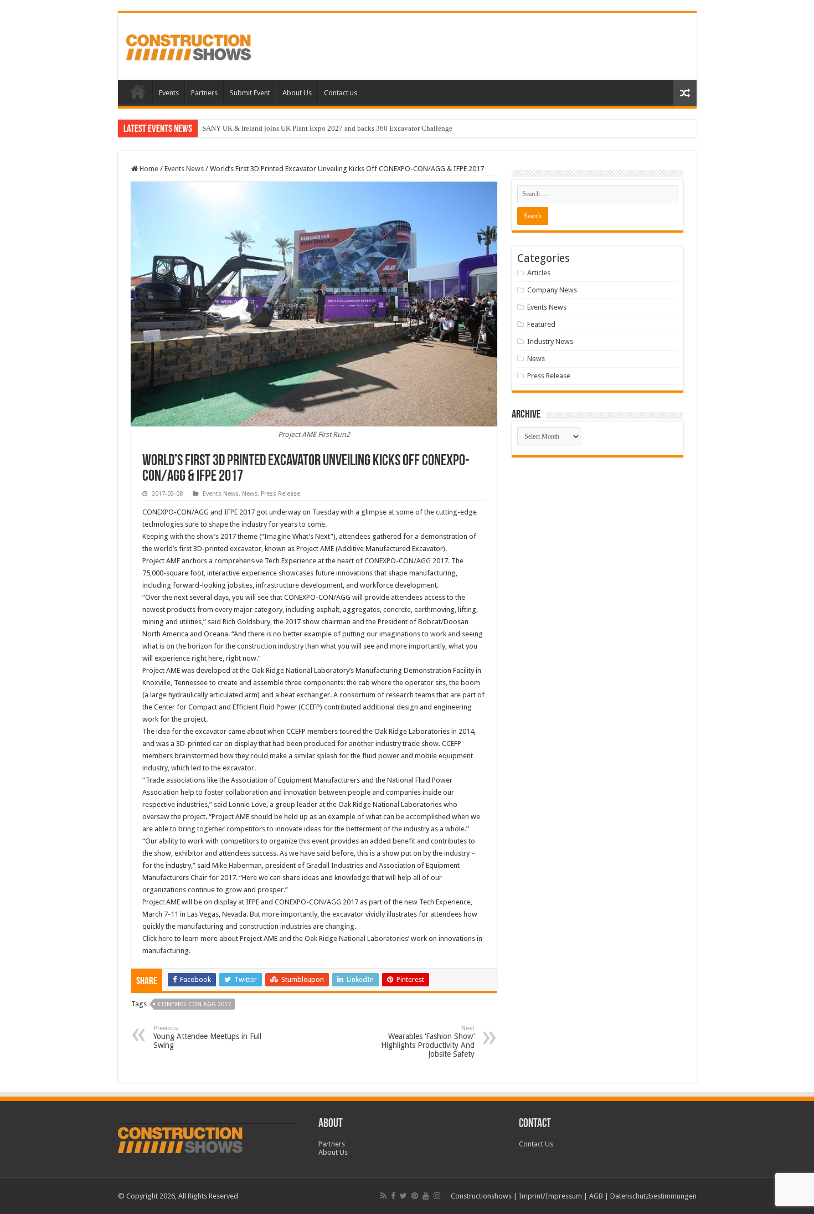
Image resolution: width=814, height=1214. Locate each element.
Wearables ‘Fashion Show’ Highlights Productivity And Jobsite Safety (428, 1041)
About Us (297, 93)
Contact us (340, 93)
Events (169, 93)
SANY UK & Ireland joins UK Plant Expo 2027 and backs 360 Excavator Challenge (327, 128)
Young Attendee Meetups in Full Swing (207, 1037)
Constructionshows (481, 1196)
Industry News (550, 341)
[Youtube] (425, 1195)
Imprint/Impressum (550, 1196)
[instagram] (436, 1195)
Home (137, 91)
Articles (538, 273)
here (166, 938)
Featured (541, 324)
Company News (552, 290)
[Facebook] (393, 1195)
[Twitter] (403, 1195)
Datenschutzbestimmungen (653, 1196)
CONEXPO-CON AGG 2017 (194, 1004)
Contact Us (536, 1144)
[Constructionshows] (188, 45)
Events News (184, 168)
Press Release (280, 493)
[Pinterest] (414, 1195)
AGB (596, 1196)
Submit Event (250, 93)
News (249, 493)
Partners (204, 93)
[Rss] (383, 1195)
